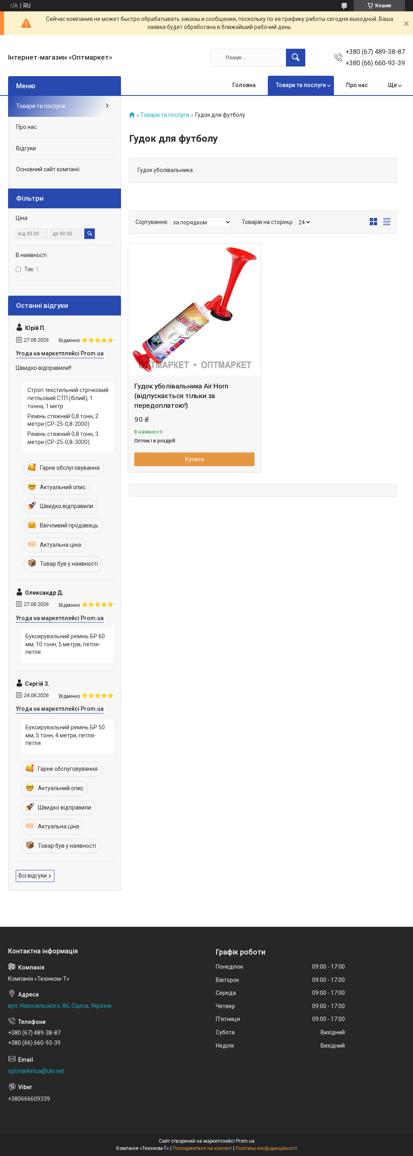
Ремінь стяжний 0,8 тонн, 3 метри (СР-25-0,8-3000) (62, 438)
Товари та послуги (301, 85)
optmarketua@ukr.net (36, 1071)
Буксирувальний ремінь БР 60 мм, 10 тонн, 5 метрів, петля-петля (65, 644)
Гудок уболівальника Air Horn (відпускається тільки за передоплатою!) (181, 395)
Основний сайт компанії (47, 169)
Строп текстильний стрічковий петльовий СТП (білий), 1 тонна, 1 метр (67, 398)
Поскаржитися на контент (202, 1148)
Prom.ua (245, 1141)
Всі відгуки (33, 875)
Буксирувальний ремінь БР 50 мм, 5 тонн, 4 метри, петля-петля (65, 735)
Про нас (357, 85)
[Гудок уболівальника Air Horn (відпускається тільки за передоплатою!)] (194, 309)
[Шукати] (295, 57)
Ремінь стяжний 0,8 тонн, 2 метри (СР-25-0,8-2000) (62, 420)
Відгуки (26, 148)
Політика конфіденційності (266, 1148)
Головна (244, 85)
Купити (194, 459)
